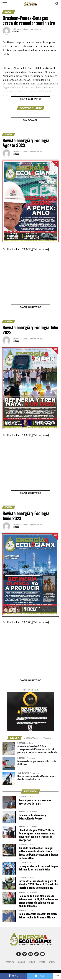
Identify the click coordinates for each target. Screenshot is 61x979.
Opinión (52, 962)
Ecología (21, 962)
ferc (17, 32)
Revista (42, 962)
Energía (32, 962)
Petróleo (10, 962)
